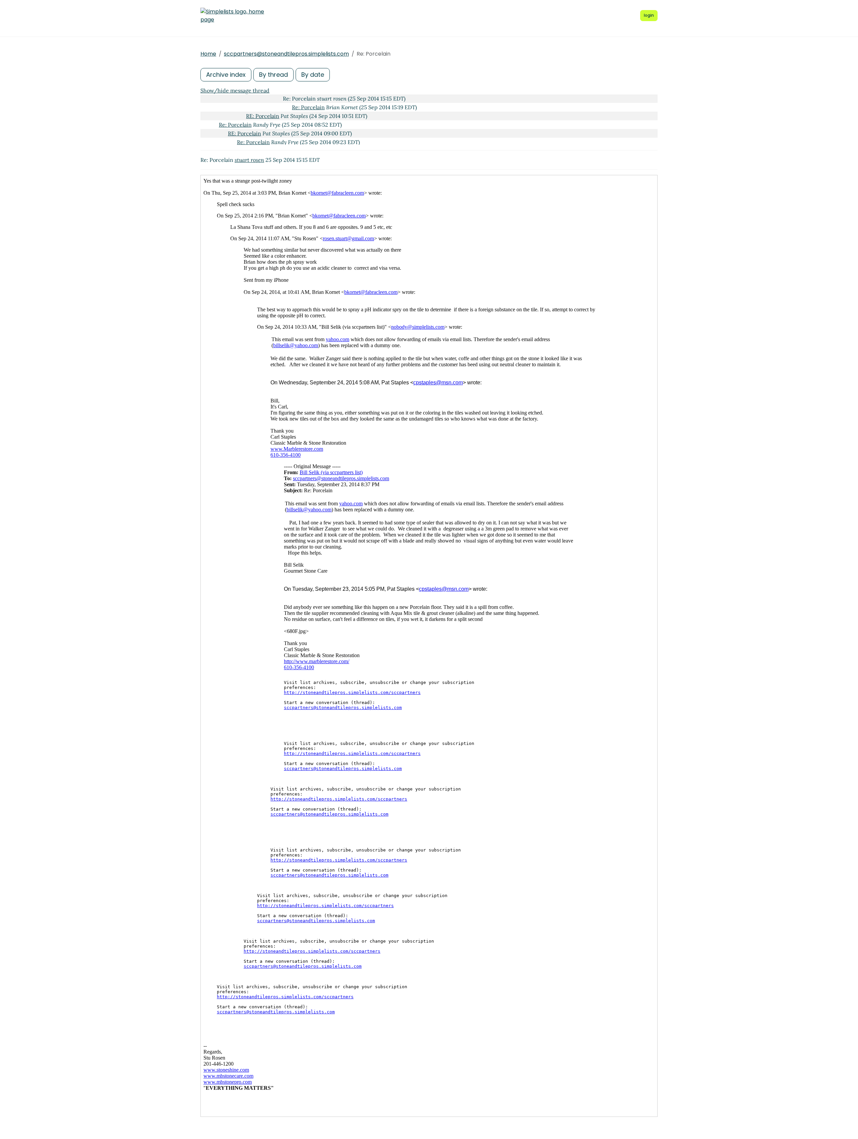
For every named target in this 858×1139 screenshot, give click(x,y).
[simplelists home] (232, 16)
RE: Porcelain (262, 116)
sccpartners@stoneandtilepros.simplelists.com (286, 54)
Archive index (226, 74)
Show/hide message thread (234, 90)
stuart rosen (249, 159)
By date (312, 74)
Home (208, 54)
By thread (273, 74)
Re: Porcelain (308, 107)
